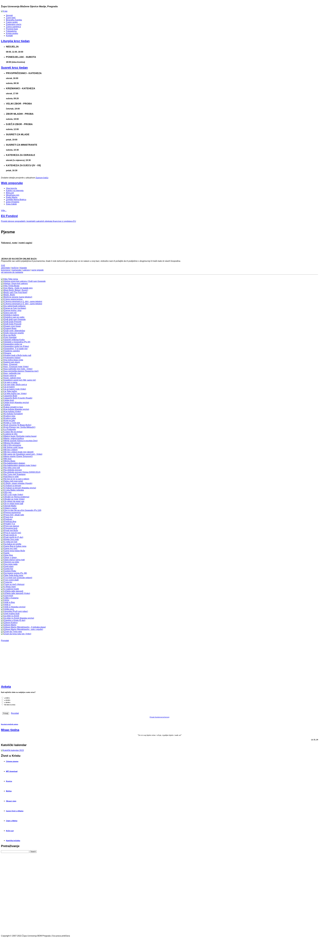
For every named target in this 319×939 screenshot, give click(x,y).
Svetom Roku (10, 571)
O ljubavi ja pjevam (12, 486)
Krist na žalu (9, 420)
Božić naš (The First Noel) (15, 292)
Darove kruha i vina (12, 310)
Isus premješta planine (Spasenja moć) (21, 371)
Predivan (8, 519)
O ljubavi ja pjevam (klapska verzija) (20, 488)
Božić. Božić (9, 295)
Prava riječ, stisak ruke (14, 515)
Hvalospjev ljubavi (12, 358)
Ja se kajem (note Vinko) (15, 389)
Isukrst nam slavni (12, 362)
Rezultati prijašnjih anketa (9, 724)
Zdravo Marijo (10, 625)
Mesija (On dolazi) (12, 443)
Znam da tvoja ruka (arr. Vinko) (17, 634)
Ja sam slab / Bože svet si (15, 384)
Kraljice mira (9, 416)
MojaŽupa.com (12, 195)
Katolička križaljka (13, 841)
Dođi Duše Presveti (12, 322)
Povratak (5, 640)
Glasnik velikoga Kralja (14, 340)
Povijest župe (12, 29)
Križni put (10, 831)
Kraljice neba (10, 418)
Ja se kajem (9, 387)
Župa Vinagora (12, 202)
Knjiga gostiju (12, 33)
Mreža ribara (9, 461)
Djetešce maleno (11, 315)
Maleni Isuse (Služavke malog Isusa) (20, 436)
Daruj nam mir (10, 313)
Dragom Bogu (10, 328)
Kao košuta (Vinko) (12, 411)
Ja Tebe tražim (10, 391)
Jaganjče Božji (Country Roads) (18, 398)
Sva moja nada (10, 564)
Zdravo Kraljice (11, 623)
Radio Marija (11, 197)
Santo (6, 553)
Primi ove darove (11, 526)
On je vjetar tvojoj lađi (13, 503)
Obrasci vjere (11, 801)
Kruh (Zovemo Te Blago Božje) (17, 425)
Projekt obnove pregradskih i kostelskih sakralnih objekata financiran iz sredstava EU (38, 221)
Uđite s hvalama (11, 598)
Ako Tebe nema (11, 279)
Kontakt (9, 36)
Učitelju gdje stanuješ (13, 591)
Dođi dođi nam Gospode (15, 319)
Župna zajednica (13, 27)
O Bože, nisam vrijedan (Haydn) (18, 483)
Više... (3, 210)
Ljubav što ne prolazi (13, 432)
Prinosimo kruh (10, 528)
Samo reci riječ (10, 548)
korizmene (5, 270)
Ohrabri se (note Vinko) (14, 499)
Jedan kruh (9, 400)
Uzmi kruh (8, 596)
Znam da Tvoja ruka (13, 631)
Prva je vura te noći (12, 533)
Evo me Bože (10, 335)
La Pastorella (10, 429)
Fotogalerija (11, 31)
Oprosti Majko (10, 506)
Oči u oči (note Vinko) (13, 495)
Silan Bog (8, 555)
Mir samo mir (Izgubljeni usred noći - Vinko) (23, 454)
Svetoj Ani (8, 569)
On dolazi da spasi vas (14, 501)
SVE (3, 265)
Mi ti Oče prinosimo (12, 445)
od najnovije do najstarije (12, 272)
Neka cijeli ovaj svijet (13, 481)
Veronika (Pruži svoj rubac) (16, 611)
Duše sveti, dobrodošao (14, 331)
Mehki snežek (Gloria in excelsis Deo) (21, 441)
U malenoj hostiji (11, 589)
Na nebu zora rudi (12, 468)
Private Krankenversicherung (159, 717)
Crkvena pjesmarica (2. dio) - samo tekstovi (23, 304)
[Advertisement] (19, 664)
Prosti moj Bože (11, 530)
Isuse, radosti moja (12, 378)
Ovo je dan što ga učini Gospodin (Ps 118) (22, 510)
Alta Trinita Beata (11, 286)
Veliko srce (9, 609)
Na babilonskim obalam (14, 463)
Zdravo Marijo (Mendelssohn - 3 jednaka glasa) (25, 627)
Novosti (9, 15)
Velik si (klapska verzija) (14, 607)
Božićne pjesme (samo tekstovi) (18, 297)
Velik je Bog (9, 602)
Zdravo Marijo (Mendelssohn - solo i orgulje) (23, 629)
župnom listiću (42, 178)
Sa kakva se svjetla (12, 544)
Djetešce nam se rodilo (14, 317)
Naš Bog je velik (11, 477)
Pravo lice (8, 517)
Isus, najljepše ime (12, 373)
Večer (6, 600)
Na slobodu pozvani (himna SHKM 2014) (22, 472)
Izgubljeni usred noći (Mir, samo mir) (20, 380)
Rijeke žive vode (11, 539)
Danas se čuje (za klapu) (15, 308)
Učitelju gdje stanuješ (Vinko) (17, 593)
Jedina (7, 405)
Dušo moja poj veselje (14, 333)
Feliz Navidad (10, 337)
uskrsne (26, 270)
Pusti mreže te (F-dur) (13, 537)
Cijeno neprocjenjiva (13, 299)
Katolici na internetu (15, 190)
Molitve (9, 791)
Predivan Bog (10, 521)
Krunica (9, 781)
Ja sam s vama (10, 382)
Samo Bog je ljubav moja (15, 546)
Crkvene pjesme (12, 761)
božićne (15, 268)
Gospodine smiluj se (13, 344)
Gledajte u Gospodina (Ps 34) (17, 342)
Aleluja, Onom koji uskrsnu (16, 283)
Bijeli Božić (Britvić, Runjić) (16, 290)
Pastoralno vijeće (13, 24)
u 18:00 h (7, 702)
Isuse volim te (10, 376)
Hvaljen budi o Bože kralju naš (17, 355)
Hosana (7, 353)
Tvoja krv (8, 582)
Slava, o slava (10, 557)
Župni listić (11, 18)
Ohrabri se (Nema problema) (16, 497)
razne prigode (37, 270)
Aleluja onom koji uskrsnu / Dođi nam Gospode (25, 281)
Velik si (7, 605)
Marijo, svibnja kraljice (14, 438)
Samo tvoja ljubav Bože (14, 551)
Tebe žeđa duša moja (13, 575)
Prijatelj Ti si (9, 524)
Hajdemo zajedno (12, 351)
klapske (23, 268)
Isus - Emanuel (10, 364)
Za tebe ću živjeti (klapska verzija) (19, 618)
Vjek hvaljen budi (11, 614)
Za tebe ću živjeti (11, 616)
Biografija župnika (14, 20)
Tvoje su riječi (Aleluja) (14, 584)
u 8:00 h (7, 698)
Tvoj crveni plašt (11, 580)
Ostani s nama (10, 508)
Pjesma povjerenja (12, 512)
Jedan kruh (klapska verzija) (16, 402)
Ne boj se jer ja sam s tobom (16, 479)
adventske (5, 268)
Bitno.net (10, 193)
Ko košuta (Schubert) (13, 414)
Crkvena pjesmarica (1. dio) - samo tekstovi (23, 301)
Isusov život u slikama (14, 811)
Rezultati (15, 713)
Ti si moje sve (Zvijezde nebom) (18, 578)
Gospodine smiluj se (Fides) (16, 346)
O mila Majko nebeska (14, 490)
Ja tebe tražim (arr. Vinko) (15, 393)
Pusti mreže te (10, 535)
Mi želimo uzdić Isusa (13, 447)
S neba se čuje (10, 542)
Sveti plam (8, 566)
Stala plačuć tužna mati (14, 560)
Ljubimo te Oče (10, 434)
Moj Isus (7, 459)
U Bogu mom (10, 587)
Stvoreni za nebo (11, 562)
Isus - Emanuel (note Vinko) (16, 367)
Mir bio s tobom (11, 450)
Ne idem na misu (9, 704)
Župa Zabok (11, 204)
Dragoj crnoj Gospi (12, 326)
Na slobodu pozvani (13, 470)
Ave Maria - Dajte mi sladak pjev (18, 288)
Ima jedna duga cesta (13, 360)
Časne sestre (12, 22)
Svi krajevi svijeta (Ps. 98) (15, 573)
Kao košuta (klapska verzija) (16, 409)
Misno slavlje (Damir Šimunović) (18, 456)
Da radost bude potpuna (14, 306)
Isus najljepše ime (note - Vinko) (18, 369)
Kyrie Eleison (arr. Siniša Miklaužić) (19, 427)
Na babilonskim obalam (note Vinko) (20, 465)
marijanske (16, 270)
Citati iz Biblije (11, 821)
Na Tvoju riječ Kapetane (15, 474)
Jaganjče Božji (10, 396)
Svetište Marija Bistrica (16, 199)
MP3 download (11, 771)
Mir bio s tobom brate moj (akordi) (19, 452)
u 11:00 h (7, 700)
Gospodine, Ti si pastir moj (16, 349)
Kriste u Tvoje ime (12, 423)
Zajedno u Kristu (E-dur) (14, 620)
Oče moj (7, 492)
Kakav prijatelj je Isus (13, 407)
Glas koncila (11, 188)
